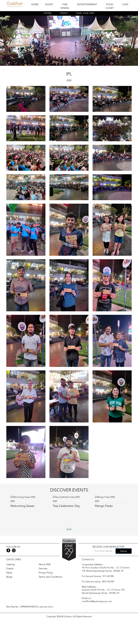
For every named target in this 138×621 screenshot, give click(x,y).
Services (43, 568)
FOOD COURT (110, 6)
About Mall (45, 564)
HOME (35, 4)
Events (9, 568)
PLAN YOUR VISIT (85, 13)
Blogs (9, 577)
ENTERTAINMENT (87, 4)
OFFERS (47, 13)
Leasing (10, 564)
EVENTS (64, 13)
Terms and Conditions (50, 577)
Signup (123, 551)
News (9, 573)
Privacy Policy (46, 573)
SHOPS (49, 4)
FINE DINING (65, 6)
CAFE (125, 4)
